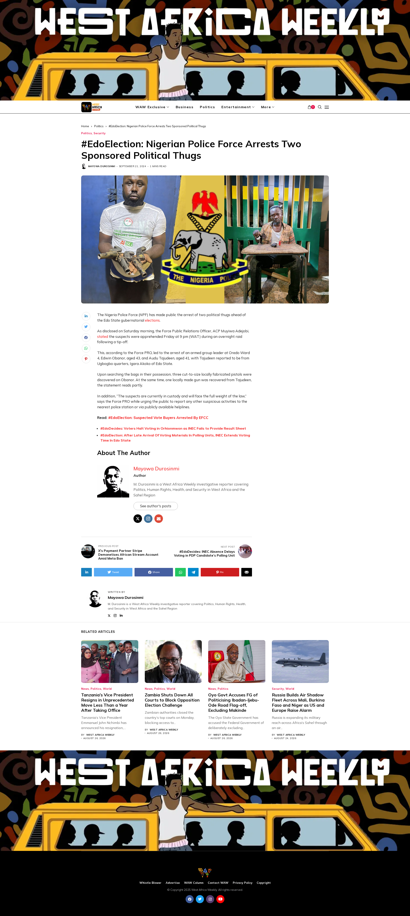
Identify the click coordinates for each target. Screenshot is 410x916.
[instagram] (210, 899)
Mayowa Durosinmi (101, 166)
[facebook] (190, 899)
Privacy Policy (242, 882)
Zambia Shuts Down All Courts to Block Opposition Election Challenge (172, 700)
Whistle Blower (150, 882)
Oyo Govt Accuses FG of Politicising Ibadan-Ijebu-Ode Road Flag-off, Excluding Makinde (233, 702)
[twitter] (200, 899)
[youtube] (220, 899)
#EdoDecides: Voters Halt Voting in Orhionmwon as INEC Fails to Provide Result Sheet (173, 428)
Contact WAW (218, 882)
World (107, 688)
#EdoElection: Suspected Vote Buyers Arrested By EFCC (158, 417)
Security (99, 133)
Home (85, 126)
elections (152, 320)
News (85, 688)
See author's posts (155, 506)
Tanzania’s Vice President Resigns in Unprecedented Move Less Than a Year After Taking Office (107, 702)
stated (102, 336)
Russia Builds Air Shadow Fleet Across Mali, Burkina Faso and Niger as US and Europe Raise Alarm (298, 702)
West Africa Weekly (100, 735)
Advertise (173, 882)
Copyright (264, 882)
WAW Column (194, 882)
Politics (99, 126)
